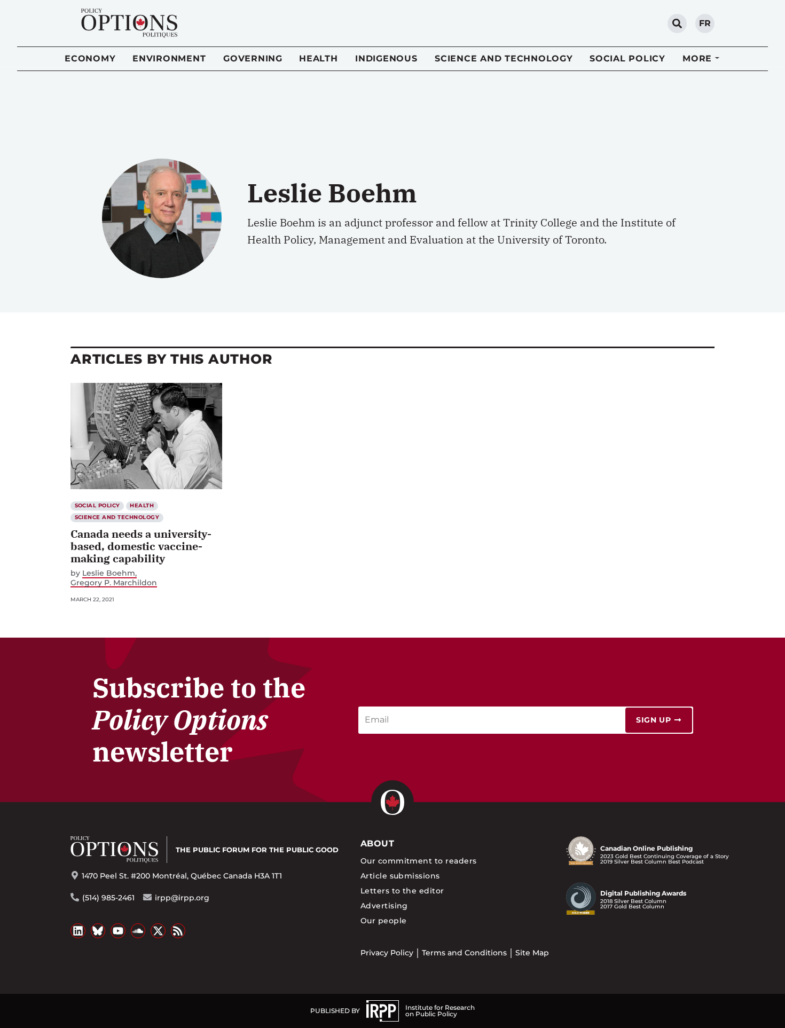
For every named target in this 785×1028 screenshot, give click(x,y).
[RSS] (178, 930)
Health (318, 58)
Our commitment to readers (418, 861)
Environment (169, 58)
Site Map (532, 952)
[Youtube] (118, 930)
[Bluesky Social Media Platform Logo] (98, 930)
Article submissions (400, 876)
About (377, 843)
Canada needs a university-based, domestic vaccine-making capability (140, 546)
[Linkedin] (77, 930)
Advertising (384, 906)
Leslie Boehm (108, 573)
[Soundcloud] (138, 930)
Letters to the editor (402, 891)
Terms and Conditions (464, 952)
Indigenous (386, 58)
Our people (383, 920)
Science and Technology (504, 58)
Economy (90, 58)
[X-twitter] (158, 930)
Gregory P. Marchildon (113, 582)
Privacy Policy (386, 952)
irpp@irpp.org (182, 898)
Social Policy (627, 58)
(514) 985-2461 (108, 898)
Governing (252, 58)
